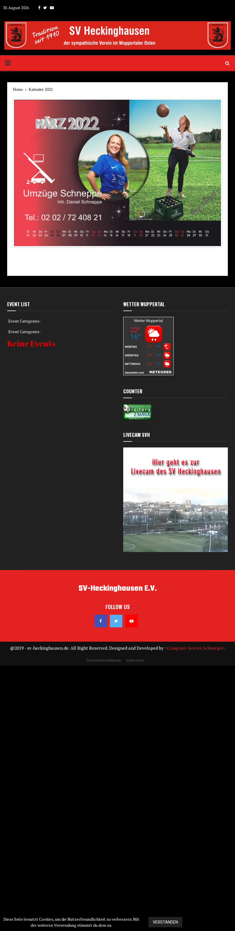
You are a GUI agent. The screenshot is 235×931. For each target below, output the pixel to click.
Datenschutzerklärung (211, 922)
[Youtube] (131, 886)
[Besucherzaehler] (137, 683)
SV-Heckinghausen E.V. (118, 854)
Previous (22, 529)
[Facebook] (100, 886)
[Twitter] (116, 886)
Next (212, 529)
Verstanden (165, 922)
